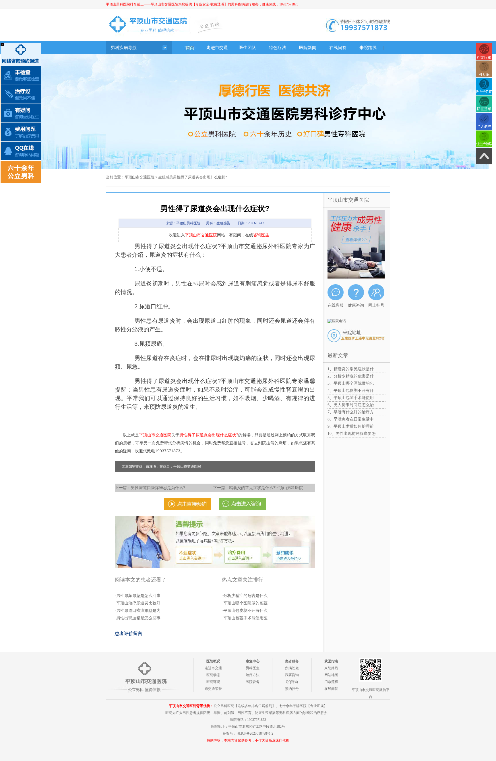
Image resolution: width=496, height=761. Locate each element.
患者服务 (292, 661)
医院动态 (213, 675)
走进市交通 (217, 47)
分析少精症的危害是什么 (245, 595)
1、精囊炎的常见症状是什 (351, 369)
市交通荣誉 (213, 689)
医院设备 (252, 682)
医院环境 (213, 682)
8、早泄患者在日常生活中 (351, 419)
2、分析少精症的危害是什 (351, 376)
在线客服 (336, 305)
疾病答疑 (292, 668)
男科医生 (252, 668)
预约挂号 (292, 689)
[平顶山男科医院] (144, 676)
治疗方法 (252, 675)
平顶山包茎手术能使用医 (245, 618)
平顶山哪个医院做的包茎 (245, 603)
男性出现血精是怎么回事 (138, 618)
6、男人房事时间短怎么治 (351, 405)
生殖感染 (165, 177)
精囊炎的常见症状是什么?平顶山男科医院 (266, 488)
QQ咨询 (292, 682)
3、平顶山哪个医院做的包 (351, 383)
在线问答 (337, 47)
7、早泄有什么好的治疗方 (351, 412)
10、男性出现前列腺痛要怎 (352, 433)
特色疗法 (277, 47)
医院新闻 (307, 47)
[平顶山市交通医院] (187, 47)
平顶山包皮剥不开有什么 (245, 610)
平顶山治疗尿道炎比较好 (138, 603)
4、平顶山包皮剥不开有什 (351, 390)
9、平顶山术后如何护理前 (351, 426)
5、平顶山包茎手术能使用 (351, 398)
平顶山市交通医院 (139, 177)
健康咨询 (356, 305)
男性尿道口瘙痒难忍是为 (138, 610)
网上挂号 (376, 305)
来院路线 (368, 47)
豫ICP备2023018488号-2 (255, 733)
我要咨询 (292, 675)
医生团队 (247, 47)
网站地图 (331, 675)
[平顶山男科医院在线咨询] (248, 56)
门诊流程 (331, 682)
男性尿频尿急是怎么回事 (138, 595)
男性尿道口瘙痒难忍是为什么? (158, 488)
